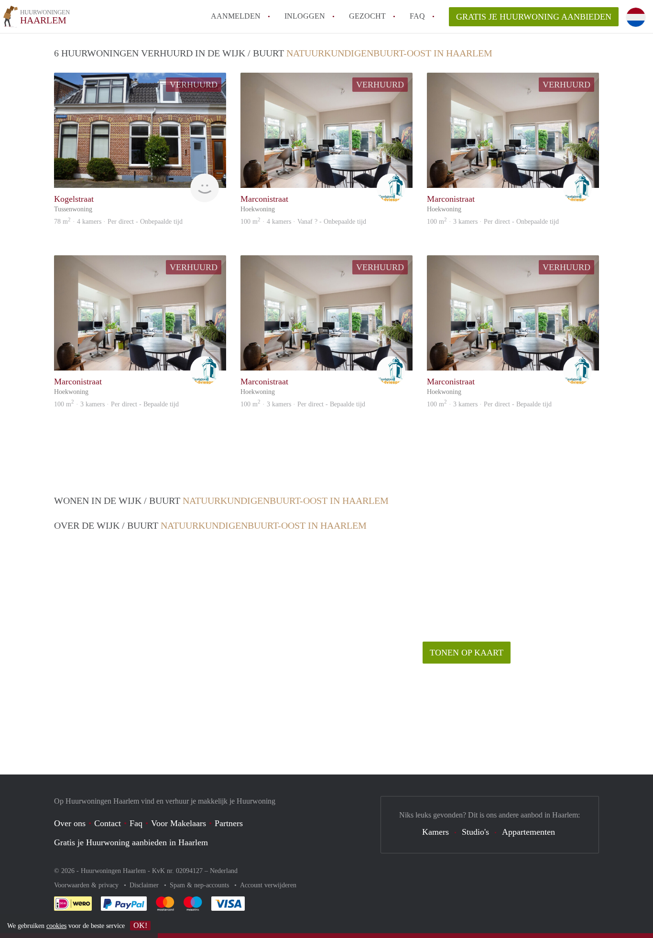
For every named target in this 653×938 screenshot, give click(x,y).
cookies (56, 925)
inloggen (304, 16)
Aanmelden (236, 16)
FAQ (417, 16)
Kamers (435, 832)
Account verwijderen (268, 885)
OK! (140, 925)
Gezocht (367, 16)
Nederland (224, 870)
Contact (107, 823)
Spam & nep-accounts (200, 885)
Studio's (475, 832)
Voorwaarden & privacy (87, 885)
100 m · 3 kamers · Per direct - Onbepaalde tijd (493, 221)
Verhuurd (194, 84)
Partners (229, 823)
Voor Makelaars (178, 823)
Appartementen (528, 832)
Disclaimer (145, 885)
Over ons (70, 823)
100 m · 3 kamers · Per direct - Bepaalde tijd (116, 404)
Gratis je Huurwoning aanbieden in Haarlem (131, 842)
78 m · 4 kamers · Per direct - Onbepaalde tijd (118, 221)
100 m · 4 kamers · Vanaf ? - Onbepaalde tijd (303, 221)
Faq (136, 823)
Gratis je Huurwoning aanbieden (533, 17)
